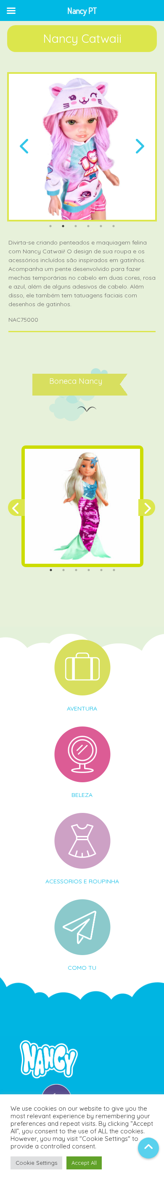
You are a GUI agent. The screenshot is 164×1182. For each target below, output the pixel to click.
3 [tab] (75, 226)
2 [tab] (63, 226)
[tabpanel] (82, 147)
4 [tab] (88, 226)
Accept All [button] (84, 1162)
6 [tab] (113, 226)
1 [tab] (50, 226)
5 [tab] (101, 226)
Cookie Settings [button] (36, 1162)
